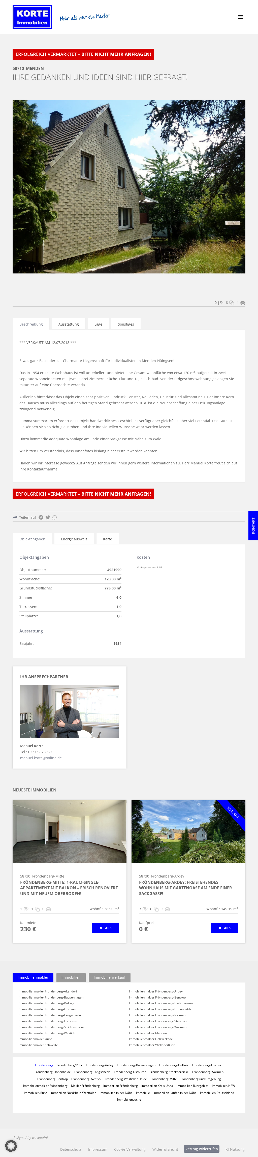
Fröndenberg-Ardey (99, 1065)
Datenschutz (70, 1149)
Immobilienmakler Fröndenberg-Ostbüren (48, 1021)
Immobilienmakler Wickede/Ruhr (152, 1045)
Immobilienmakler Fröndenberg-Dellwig (46, 1003)
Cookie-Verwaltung (130, 1149)
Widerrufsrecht (165, 1149)
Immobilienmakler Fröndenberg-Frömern (47, 1009)
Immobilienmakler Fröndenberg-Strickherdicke (51, 1027)
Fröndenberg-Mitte (163, 1079)
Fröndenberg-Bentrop (52, 1079)
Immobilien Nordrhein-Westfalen (73, 1093)
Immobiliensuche (129, 1099)
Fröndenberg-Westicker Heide (126, 1079)
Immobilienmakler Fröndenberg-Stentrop (157, 1021)
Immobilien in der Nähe (116, 1093)
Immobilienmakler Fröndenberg (45, 1086)
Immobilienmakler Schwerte (38, 1045)
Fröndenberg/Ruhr (69, 1065)
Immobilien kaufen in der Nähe (175, 1093)
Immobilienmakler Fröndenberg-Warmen (157, 1027)
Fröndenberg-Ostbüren (130, 1072)
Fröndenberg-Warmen (207, 1072)
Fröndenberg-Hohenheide (53, 1072)
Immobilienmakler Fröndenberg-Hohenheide (160, 1009)
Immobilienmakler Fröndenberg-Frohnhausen (161, 1003)
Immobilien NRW (223, 1086)
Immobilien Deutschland (217, 1093)
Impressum (97, 1149)
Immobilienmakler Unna (35, 1039)
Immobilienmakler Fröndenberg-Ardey (156, 991)
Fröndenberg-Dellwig (173, 1065)
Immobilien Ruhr (35, 1093)
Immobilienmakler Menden (148, 1033)
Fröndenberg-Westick (86, 1079)
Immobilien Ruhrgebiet (192, 1086)
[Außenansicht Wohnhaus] (129, 186)
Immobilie (143, 1093)
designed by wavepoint (30, 1137)
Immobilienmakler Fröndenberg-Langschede (50, 1015)
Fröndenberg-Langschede (92, 1072)
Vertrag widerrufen (201, 1148)
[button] (11, 1146)
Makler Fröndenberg (85, 1086)
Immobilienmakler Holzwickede (151, 1039)
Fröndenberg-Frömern (207, 1065)
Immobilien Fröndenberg (120, 1086)
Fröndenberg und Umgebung (200, 1079)
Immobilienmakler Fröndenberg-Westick (47, 1033)
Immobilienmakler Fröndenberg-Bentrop (157, 997)
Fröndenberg (44, 1065)
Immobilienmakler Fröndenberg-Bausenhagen (51, 997)
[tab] (31, 324)
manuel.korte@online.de (41, 757)
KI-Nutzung (235, 1149)
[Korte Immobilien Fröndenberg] (32, 17)
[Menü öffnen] (240, 17)
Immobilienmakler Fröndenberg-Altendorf (48, 991)
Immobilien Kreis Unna (157, 1086)
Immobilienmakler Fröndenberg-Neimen (157, 1015)
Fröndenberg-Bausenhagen (136, 1065)
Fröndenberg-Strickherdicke (169, 1072)
